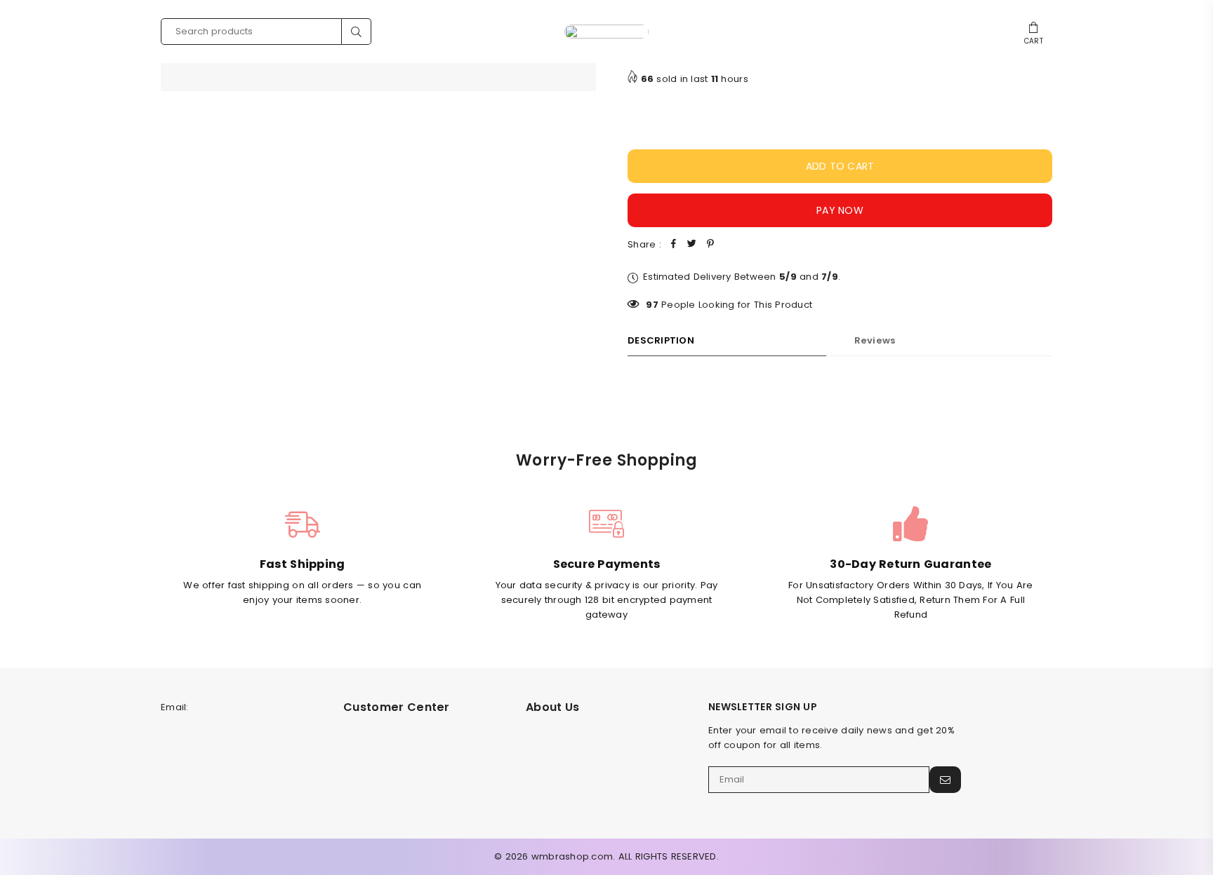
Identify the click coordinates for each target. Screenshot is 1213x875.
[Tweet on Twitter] (692, 245)
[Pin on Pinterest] (710, 245)
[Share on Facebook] (674, 245)
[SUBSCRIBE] (945, 779)
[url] (606, 32)
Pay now (839, 210)
